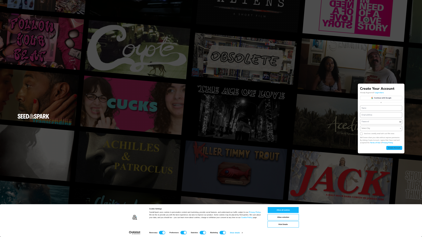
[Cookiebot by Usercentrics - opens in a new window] (134, 232)
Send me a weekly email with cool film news (379, 133)
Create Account (394, 148)
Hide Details (283, 224)
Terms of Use (375, 143)
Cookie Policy (247, 217)
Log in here (379, 92)
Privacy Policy (255, 212)
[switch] (183, 232)
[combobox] (381, 128)
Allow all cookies (283, 210)
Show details (235, 233)
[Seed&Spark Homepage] (33, 118)
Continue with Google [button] (382, 98)
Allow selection (283, 217)
